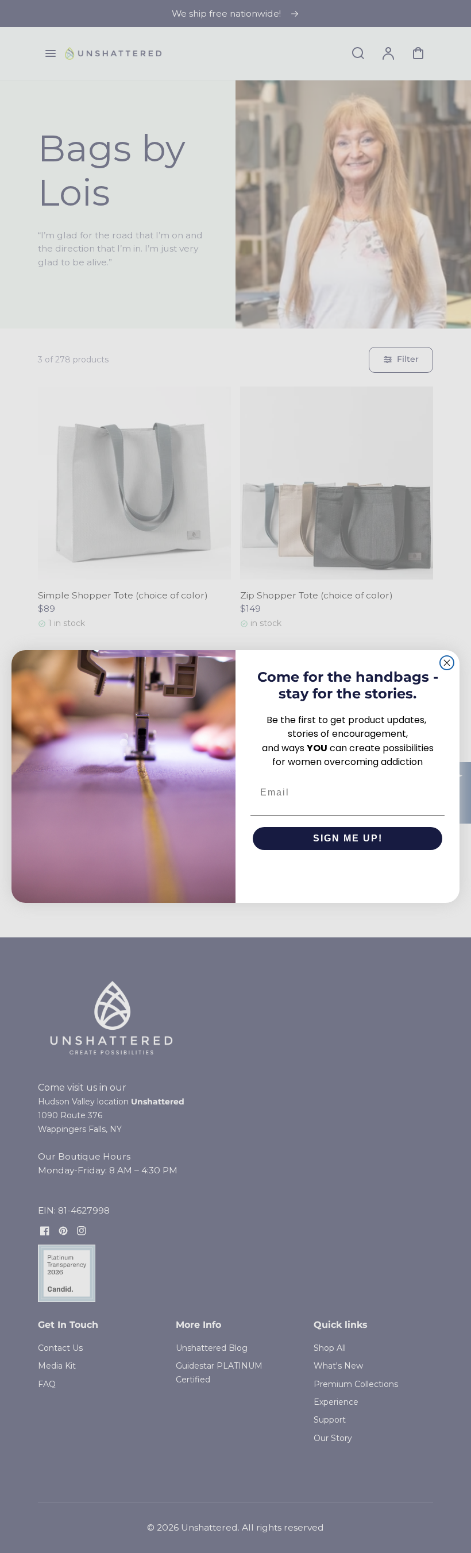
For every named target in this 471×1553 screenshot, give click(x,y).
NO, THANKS (348, 873)
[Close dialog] (447, 663)
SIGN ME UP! (348, 838)
